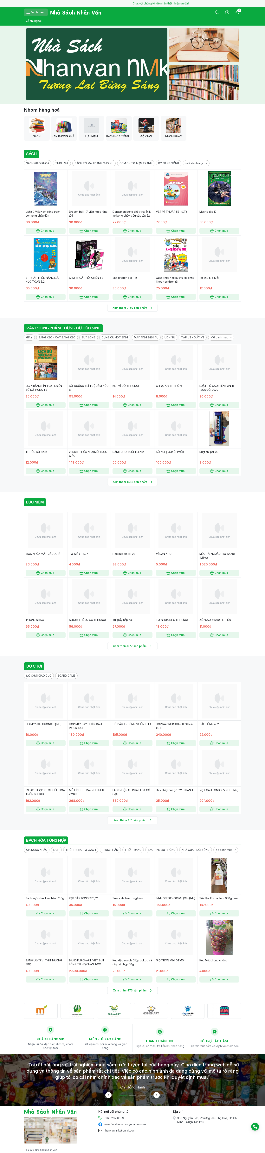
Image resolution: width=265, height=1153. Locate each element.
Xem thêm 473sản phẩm (129, 990)
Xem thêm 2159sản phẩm (130, 307)
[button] (37, 163)
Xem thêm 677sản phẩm (129, 646)
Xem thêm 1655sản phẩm (130, 482)
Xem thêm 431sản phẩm (129, 820)
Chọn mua (47, 230)
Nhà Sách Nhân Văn (46, 1149)
